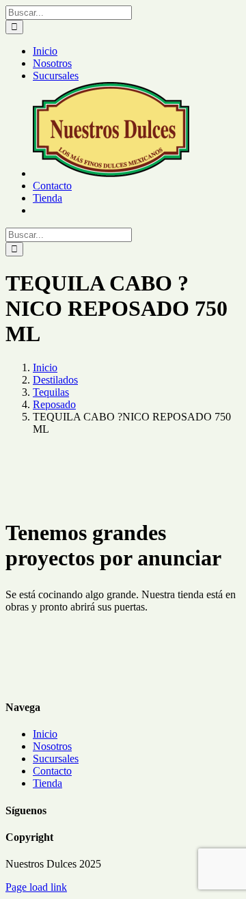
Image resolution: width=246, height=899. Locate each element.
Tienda (47, 783)
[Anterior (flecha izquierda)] (24, 450)
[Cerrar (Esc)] (201, 15)
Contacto (52, 771)
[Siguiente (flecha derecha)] (222, 450)
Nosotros (52, 746)
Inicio (45, 734)
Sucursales (56, 758)
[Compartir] (171, 15)
